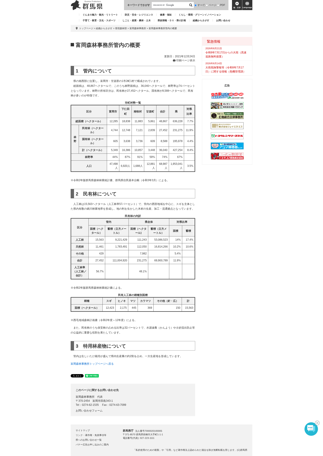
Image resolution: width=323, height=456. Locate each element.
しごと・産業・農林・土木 (136, 20)
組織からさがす (201, 20)
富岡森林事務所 (138, 28)
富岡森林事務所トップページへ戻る (92, 363)
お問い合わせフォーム (89, 410)
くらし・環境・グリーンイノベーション (200, 14)
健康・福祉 (166, 14)
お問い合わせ (223, 20)
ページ (212, 5)
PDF (222, 5)
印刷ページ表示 (185, 60)
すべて (201, 5)
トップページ (86, 28)
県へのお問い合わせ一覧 (89, 439)
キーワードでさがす (138, 5)
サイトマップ (83, 430)
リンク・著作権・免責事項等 (91, 435)
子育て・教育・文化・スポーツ (99, 20)
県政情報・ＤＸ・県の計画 (172, 20)
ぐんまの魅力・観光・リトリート (100, 14)
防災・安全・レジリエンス (139, 14)
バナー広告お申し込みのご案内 (92, 444)
